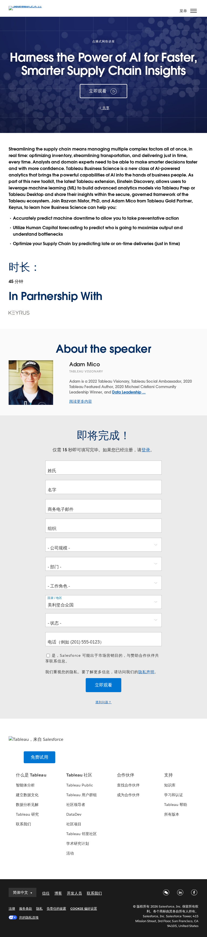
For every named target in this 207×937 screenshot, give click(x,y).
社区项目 (73, 824)
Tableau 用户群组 (81, 794)
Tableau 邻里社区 (81, 833)
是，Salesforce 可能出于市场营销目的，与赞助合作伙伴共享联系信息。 (102, 658)
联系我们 (23, 824)
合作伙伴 (125, 775)
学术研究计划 (77, 843)
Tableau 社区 (79, 775)
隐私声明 (146, 671)
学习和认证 (173, 794)
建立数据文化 (27, 794)
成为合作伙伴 (128, 794)
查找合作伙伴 (128, 785)
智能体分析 (25, 785)
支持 (168, 775)
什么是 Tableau (31, 775)
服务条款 (25, 908)
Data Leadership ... (129, 392)
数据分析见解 (27, 804)
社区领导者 (75, 804)
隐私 (39, 908)
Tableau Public (79, 785)
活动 (70, 853)
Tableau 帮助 (175, 804)
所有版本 (171, 814)
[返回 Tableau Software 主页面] (27, 6)
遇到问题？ (103, 702)
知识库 (169, 785)
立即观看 (97, 91)
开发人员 (74, 893)
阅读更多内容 (80, 401)
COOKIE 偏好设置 (83, 908)
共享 (105, 108)
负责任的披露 (56, 908)
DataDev (73, 814)
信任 (46, 893)
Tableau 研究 (27, 814)
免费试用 (39, 757)
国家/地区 (54, 598)
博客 (58, 893)
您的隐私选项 (29, 917)
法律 (12, 908)
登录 (146, 450)
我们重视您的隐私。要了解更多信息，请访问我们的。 (101, 671)
